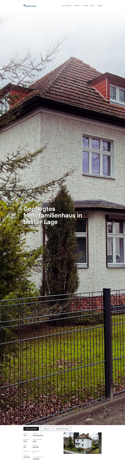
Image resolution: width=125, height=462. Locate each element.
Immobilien (85, 5)
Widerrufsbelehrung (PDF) (62, 428)
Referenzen (77, 5)
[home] (29, 5)
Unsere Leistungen (66, 5)
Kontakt (92, 5)
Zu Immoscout (46, 428)
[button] (68, 5)
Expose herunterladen (31, 428)
